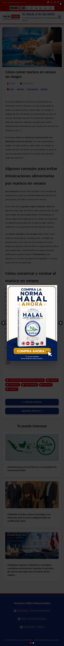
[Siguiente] (60, 323)
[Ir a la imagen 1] (30, 643)
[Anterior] (3, 323)
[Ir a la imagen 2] (33, 643)
